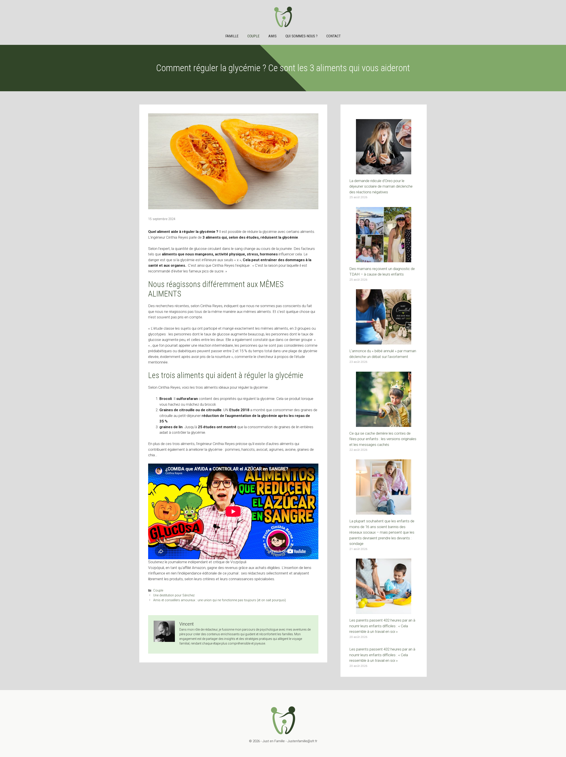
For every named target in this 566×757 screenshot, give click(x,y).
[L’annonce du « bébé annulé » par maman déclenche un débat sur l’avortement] (383, 341)
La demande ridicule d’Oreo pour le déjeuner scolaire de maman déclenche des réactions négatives (381, 186)
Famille (232, 36)
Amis (272, 36)
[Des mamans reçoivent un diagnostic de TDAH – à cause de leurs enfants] (383, 259)
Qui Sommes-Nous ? (301, 36)
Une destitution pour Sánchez (174, 595)
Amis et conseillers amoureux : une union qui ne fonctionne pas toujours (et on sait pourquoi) (219, 600)
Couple (253, 36)
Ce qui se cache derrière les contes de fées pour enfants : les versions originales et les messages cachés (382, 439)
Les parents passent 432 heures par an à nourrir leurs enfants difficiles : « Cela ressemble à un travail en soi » (382, 626)
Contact (333, 36)
